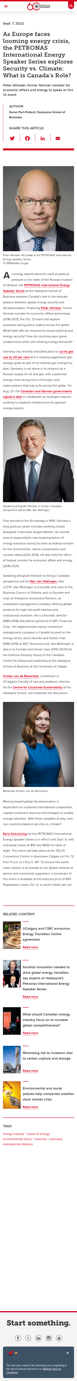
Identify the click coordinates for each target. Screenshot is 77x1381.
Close (67, 1356)
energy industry (13, 1134)
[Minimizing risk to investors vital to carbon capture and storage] (12, 1059)
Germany (56, 1139)
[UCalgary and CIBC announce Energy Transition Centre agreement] (12, 935)
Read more (30, 947)
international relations (18, 1144)
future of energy (38, 1134)
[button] (14, 138)
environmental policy (17, 1139)
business (41, 1139)
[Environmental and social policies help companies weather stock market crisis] (12, 1095)
